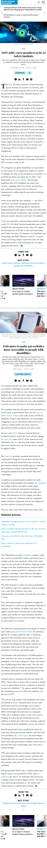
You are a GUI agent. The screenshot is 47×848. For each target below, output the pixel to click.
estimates (27, 555)
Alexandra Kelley (17, 68)
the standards (40, 483)
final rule (8, 456)
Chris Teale (17, 369)
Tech (23, 49)
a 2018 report (22, 735)
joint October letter (24, 631)
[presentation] (2, 288)
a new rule (7, 439)
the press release (19, 180)
